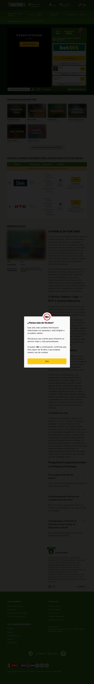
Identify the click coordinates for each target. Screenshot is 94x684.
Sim (47, 361)
